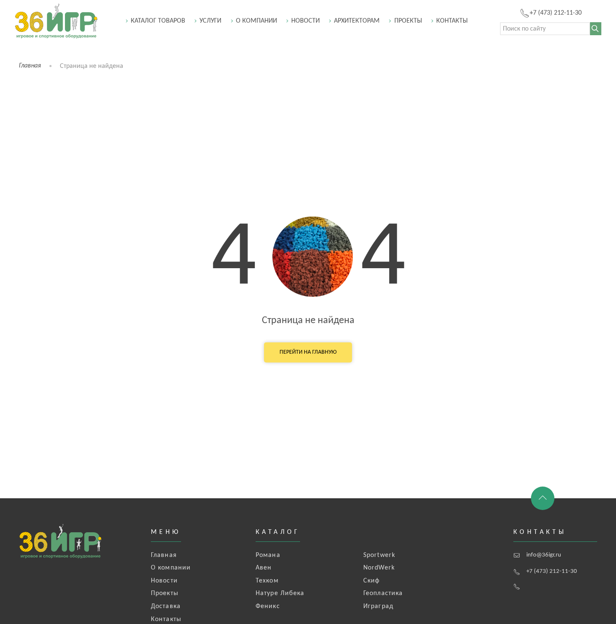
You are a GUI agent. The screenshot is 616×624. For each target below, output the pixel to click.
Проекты (408, 21)
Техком (267, 580)
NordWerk (379, 567)
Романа (268, 555)
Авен (264, 567)
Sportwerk (379, 555)
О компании (256, 21)
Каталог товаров (158, 21)
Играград (378, 606)
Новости (305, 21)
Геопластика (383, 593)
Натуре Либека (280, 593)
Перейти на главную (308, 352)
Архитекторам (357, 21)
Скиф (371, 580)
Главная (30, 65)
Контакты (452, 21)
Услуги (210, 21)
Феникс (268, 606)
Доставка (166, 606)
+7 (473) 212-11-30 (551, 571)
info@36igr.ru (543, 555)
